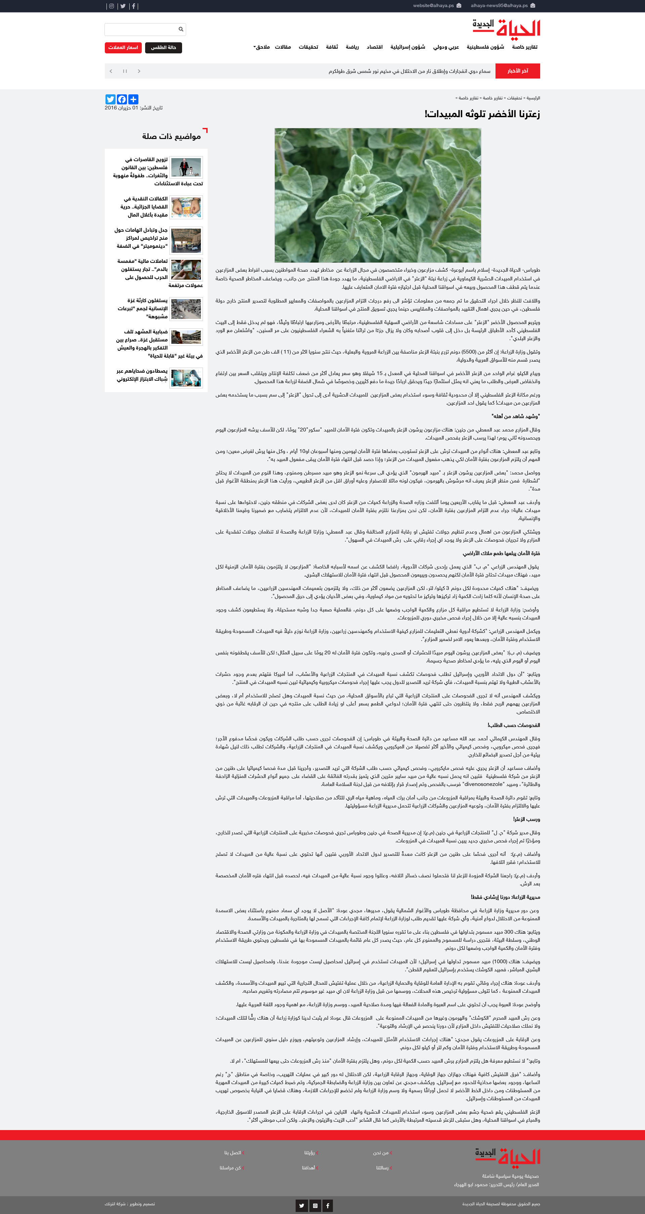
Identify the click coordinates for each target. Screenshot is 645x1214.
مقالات (283, 47)
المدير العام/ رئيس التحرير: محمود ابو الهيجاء (497, 1185)
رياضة (352, 47)
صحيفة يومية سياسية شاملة (511, 1176)
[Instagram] (111, 6)
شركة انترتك (115, 1204)
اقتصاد (375, 47)
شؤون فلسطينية (485, 47)
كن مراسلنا (230, 1168)
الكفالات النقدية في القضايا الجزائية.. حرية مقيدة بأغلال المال (144, 207)
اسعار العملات (123, 48)
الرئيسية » (531, 98)
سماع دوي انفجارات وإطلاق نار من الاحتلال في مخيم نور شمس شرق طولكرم (409, 71)
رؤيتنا (309, 1153)
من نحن (381, 1153)
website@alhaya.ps (432, 6)
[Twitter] (123, 6)
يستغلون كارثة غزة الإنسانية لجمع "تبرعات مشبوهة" (143, 309)
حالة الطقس (163, 48)
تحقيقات (308, 47)
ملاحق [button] (263, 47)
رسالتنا (382, 1168)
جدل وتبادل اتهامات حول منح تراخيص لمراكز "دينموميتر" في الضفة (141, 238)
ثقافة (332, 47)
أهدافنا (308, 1168)
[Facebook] (133, 6)
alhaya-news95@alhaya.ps (499, 6)
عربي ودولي (446, 47)
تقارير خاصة (525, 47)
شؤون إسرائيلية (408, 47)
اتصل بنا (232, 1153)
